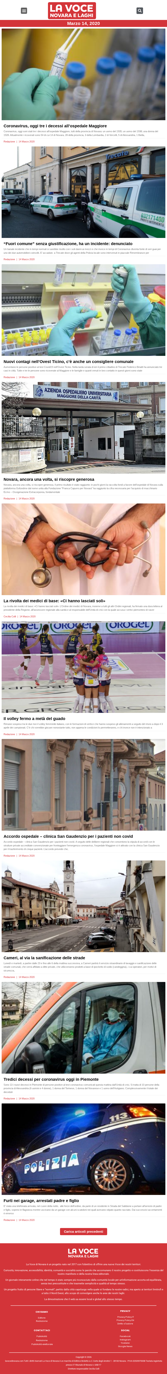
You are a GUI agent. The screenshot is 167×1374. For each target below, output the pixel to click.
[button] (24, 11)
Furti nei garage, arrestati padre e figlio (41, 1200)
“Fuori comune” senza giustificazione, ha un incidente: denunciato (68, 243)
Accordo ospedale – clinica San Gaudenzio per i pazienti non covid (68, 836)
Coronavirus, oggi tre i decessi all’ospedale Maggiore (55, 126)
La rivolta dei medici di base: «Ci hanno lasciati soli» (54, 601)
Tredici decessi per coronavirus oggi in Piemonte (51, 1079)
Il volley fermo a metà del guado (34, 718)
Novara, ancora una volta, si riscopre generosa (49, 479)
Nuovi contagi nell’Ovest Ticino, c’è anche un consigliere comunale (69, 361)
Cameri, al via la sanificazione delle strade (44, 958)
